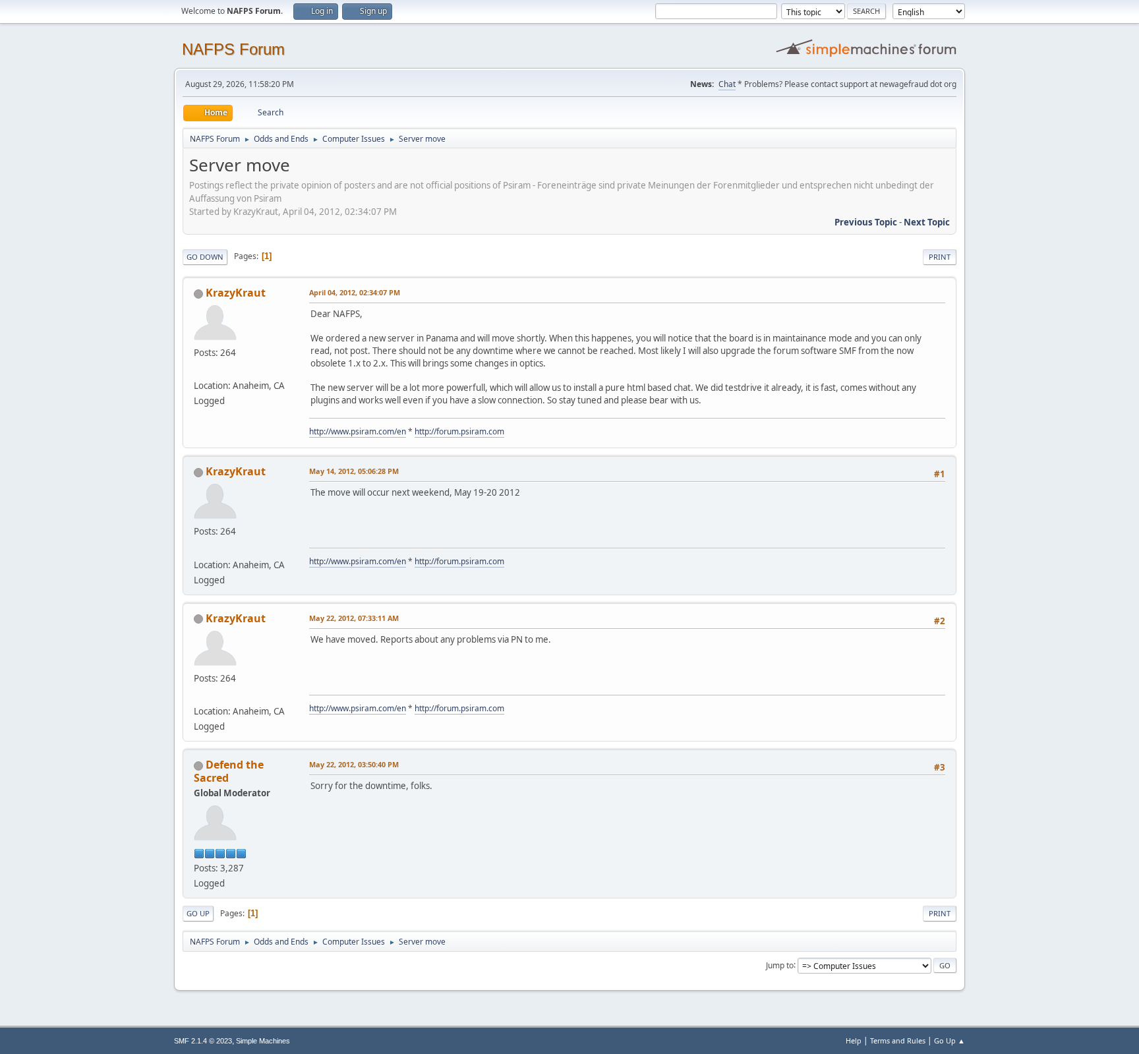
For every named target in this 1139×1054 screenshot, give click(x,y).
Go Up (198, 913)
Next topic (927, 222)
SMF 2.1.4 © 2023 (203, 1041)
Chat (727, 84)
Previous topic (865, 222)
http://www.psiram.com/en (357, 431)
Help (854, 1040)
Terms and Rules (897, 1040)
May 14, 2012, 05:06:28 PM (354, 471)
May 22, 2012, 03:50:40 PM (354, 764)
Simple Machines (263, 1041)
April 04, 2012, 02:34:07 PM (354, 292)
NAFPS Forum (233, 49)
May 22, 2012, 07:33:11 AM (354, 618)
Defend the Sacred (229, 771)
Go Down (205, 257)
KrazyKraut (236, 292)
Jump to (780, 964)
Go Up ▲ (949, 1040)
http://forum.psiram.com (459, 431)
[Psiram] (199, 370)
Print (939, 257)
